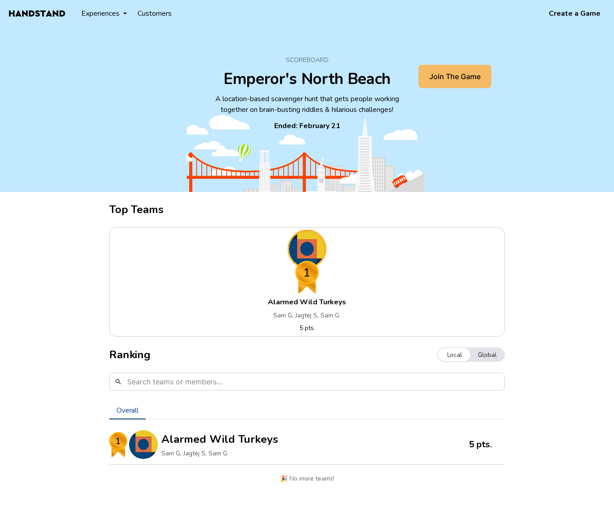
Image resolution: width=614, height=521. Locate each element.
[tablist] (307, 410)
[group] (471, 354)
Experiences (100, 13)
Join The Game (455, 76)
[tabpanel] (307, 458)
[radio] (454, 354)
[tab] (127, 410)
